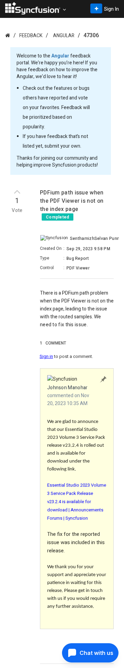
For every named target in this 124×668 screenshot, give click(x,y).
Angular (63, 35)
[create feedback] (96, 8)
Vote (17, 210)
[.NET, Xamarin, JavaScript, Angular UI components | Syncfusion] (32, 8)
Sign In (111, 9)
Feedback (30, 35)
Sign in (46, 356)
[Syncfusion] (7, 35)
